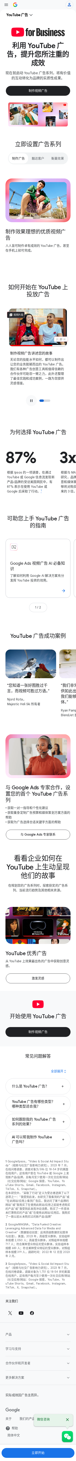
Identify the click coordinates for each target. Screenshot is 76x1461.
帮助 (15, 1428)
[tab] (18, 158)
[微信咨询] (67, 1436)
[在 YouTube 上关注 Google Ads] (21, 1313)
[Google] (12, 1410)
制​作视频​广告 (38, 1032)
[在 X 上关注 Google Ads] (10, 1313)
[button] (38, 1086)
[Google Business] (15, 5)
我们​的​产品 (27, 1419)
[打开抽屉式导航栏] (6, 5)
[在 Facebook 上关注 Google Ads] (32, 1313)
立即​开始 (38, 1453)
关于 (8, 1419)
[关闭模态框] (67, 1420)
